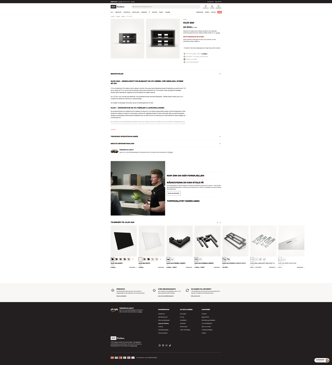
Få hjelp (170, 152)
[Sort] (112, 259)
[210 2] (163, 38)
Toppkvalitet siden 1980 (183, 192)
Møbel (184, 19)
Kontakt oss (161, 314)
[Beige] (129, 259)
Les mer (133, 1)
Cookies (204, 333)
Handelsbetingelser (163, 330)
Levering (160, 326)
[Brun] (121, 259)
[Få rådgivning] (327, 360)
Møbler (123, 16)
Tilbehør (118, 16)
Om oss (182, 317)
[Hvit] (140, 259)
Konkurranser (183, 326)
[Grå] (116, 259)
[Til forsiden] (117, 6)
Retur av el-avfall (206, 326)
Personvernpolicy (162, 333)
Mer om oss (134, 345)
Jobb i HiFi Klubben (185, 330)
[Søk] (133, 7)
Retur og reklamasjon (164, 320)
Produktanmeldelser (207, 330)
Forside (112, 16)
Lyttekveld (182, 323)
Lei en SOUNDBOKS (207, 323)
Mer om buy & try (195, 296)
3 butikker (204, 54)
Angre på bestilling (163, 323)
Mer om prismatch (121, 296)
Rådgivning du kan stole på (185, 185)
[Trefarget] (144, 259)
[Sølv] (172, 259)
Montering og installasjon (208, 320)
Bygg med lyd (218, 1)
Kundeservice (210, 1)
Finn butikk (183, 314)
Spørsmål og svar (163, 317)
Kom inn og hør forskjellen (185, 178)
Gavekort (204, 314)
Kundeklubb (183, 320)
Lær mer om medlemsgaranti (166, 296)
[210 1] (127, 38)
